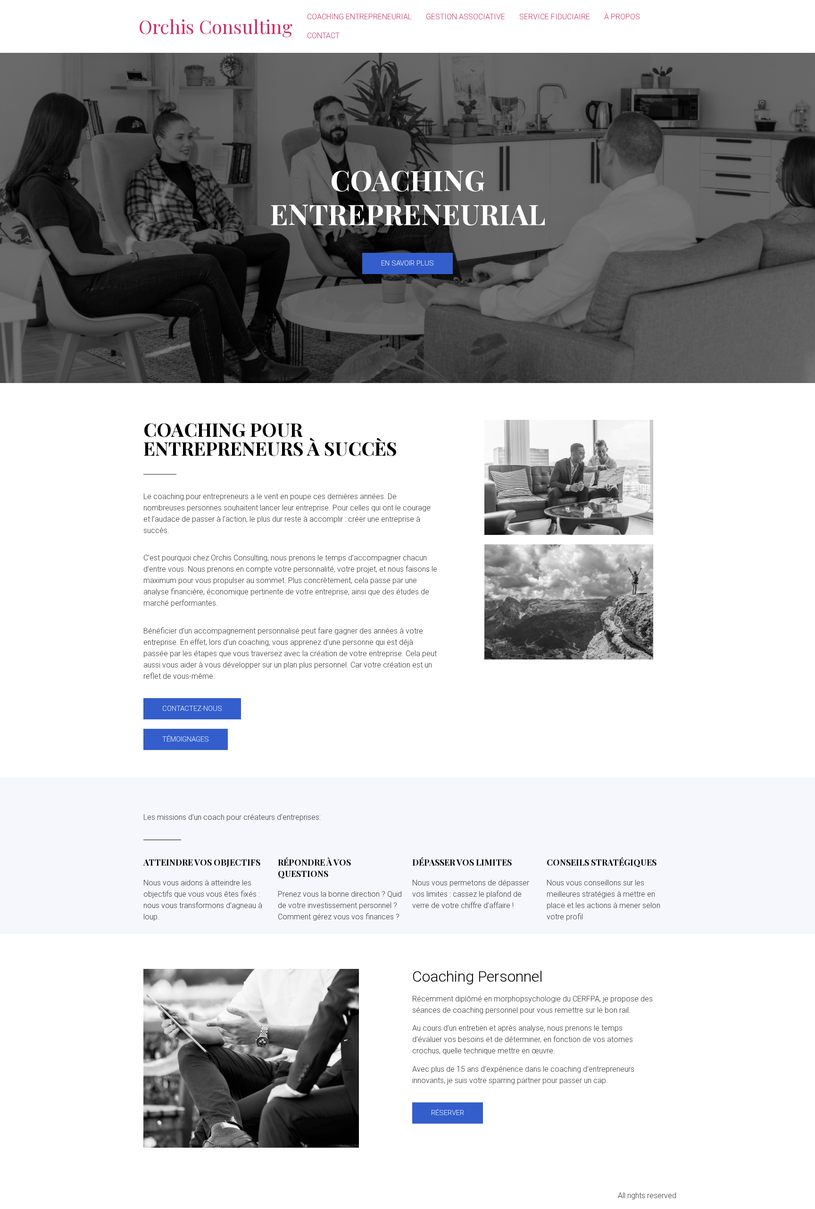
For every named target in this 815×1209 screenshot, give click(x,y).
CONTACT (323, 35)
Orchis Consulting (215, 26)
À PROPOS (622, 16)
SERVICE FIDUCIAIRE (554, 16)
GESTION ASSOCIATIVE (465, 16)
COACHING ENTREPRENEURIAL (359, 16)
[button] (407, 263)
